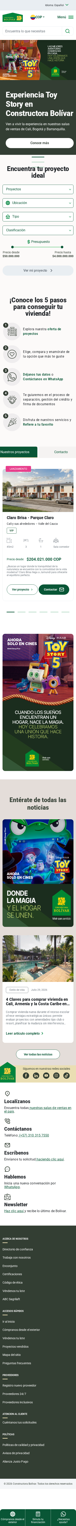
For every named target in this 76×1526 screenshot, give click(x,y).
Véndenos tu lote (14, 1291)
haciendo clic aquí (50, 1159)
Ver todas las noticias (38, 1054)
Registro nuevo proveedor (19, 1385)
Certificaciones (12, 1274)
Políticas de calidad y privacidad (23, 1445)
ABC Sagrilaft (11, 1299)
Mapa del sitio (12, 1354)
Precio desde (11, 254)
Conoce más (39, 143)
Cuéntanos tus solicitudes (20, 1422)
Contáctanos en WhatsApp (43, 379)
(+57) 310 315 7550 (33, 1135)
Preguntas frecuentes (17, 1363)
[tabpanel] (38, 536)
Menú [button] (61, 17)
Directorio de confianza (18, 1249)
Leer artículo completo (23, 1033)
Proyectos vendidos (15, 1346)
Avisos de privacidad (16, 1453)
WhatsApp (12, 1187)
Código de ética (13, 1282)
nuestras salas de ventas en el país (37, 1110)
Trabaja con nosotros (17, 1257)
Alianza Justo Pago (15, 1461)
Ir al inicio (9, 1321)
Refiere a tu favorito (38, 424)
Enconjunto (10, 1266)
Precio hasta (62, 254)
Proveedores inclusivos (18, 1402)
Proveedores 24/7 (14, 1394)
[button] (38, 157)
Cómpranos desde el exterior (21, 1329)
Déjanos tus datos (37, 374)
